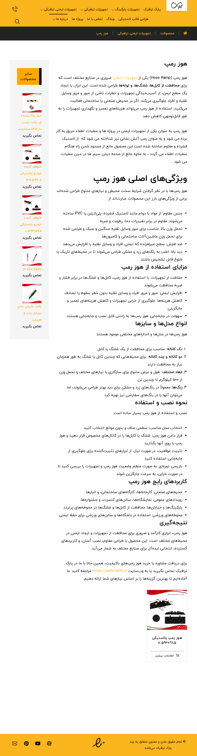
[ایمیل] (14, 743)
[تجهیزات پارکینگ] (176, 5)
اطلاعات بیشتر (164, 656)
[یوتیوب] (38, 743)
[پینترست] (26, 743)
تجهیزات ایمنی (125, 78)
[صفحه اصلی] (185, 33)
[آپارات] (49, 743)
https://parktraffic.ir (110, 571)
